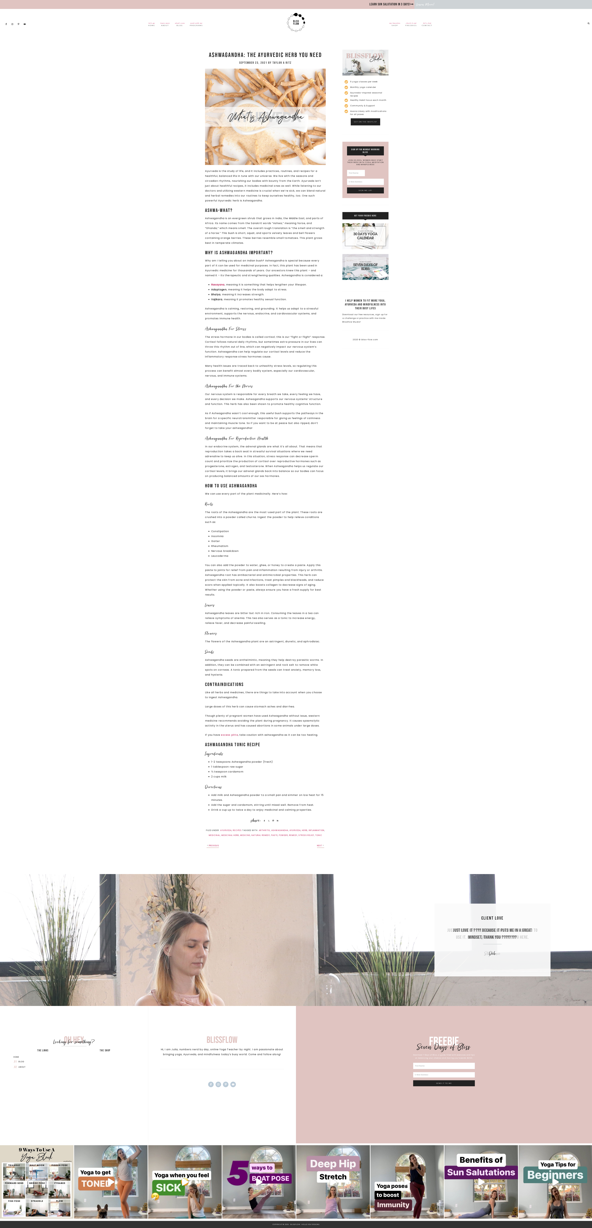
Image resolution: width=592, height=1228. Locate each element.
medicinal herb (230, 835)
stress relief (306, 835)
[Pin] (273, 820)
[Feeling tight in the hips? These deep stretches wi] (333, 1182)
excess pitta (229, 735)
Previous (214, 845)
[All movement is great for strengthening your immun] (407, 1182)
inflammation (316, 830)
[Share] (264, 820)
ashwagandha (279, 830)
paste (274, 835)
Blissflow (296, 22)
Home (16, 1057)
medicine (245, 835)
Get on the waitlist (365, 122)
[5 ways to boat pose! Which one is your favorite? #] (259, 1182)
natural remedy (260, 835)
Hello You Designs (310, 1224)
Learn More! (425, 4)
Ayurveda (226, 830)
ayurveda (295, 830)
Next (319, 845)
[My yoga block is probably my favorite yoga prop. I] (37, 1182)
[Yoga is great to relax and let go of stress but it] (111, 1182)
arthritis (264, 830)
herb (304, 830)
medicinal (214, 835)
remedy (293, 835)
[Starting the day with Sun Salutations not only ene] (481, 1182)
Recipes (237, 830)
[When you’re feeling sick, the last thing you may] (185, 1182)
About (22, 1067)
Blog (21, 1061)
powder (283, 835)
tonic (318, 835)
